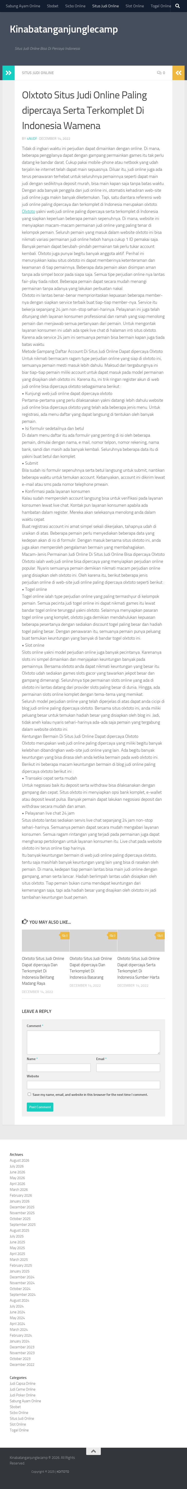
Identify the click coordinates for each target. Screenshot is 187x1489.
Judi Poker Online (23, 1395)
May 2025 (17, 1248)
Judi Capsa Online (23, 1383)
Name (32, 1059)
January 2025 (19, 1271)
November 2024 (22, 1283)
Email (101, 1059)
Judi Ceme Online (23, 1389)
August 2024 (19, 1300)
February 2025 (21, 1265)
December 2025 (22, 1207)
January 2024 (19, 1341)
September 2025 (23, 1224)
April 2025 (17, 1254)
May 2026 (17, 1178)
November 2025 (22, 1213)
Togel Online (161, 6)
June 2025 (17, 1242)
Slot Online (135, 6)
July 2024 (17, 1306)
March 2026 (19, 1189)
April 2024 (17, 1324)
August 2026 (19, 1160)
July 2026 (17, 1166)
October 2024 (20, 1289)
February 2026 (21, 1195)
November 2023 (22, 1353)
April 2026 (17, 1184)
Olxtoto (28, 211)
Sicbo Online (75, 6)
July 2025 (17, 1236)
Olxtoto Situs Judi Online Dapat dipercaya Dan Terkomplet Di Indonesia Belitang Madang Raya (43, 971)
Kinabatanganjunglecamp (64, 29)
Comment (35, 1026)
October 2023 (20, 1359)
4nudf (32, 139)
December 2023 (22, 1347)
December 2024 (22, 1277)
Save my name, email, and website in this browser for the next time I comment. (90, 1095)
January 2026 (19, 1201)
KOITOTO (63, 1471)
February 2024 (21, 1335)
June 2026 (17, 1172)
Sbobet (52, 6)
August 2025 (19, 1230)
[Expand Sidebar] (8, 73)
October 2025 (20, 1219)
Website (33, 1076)
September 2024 (23, 1294)
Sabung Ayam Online (23, 6)
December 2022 (22, 1364)
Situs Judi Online (105, 6)
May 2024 (17, 1318)
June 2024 (17, 1312)
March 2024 (19, 1329)
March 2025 (19, 1259)
